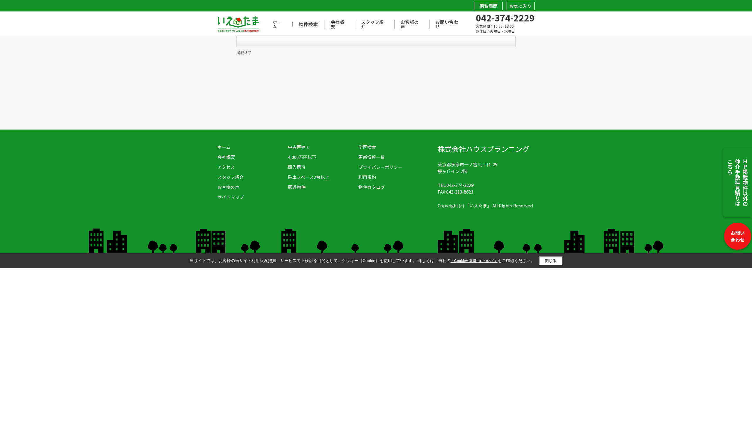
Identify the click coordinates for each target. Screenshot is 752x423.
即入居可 (297, 167)
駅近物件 (297, 187)
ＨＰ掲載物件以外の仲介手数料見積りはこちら (737, 182)
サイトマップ (230, 197)
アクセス (226, 167)
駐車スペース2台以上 (308, 177)
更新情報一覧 (371, 157)
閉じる (550, 260)
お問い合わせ (738, 236)
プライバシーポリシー (380, 167)
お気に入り (520, 6)
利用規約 (367, 177)
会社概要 (338, 24)
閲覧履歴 (488, 6)
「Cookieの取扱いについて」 (474, 261)
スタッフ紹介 (372, 24)
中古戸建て (299, 147)
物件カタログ (371, 187)
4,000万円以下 (302, 157)
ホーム (277, 24)
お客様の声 (410, 24)
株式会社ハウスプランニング (483, 149)
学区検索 (367, 147)
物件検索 (308, 24)
